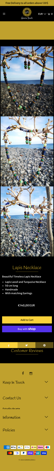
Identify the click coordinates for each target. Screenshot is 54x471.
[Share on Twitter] (27, 345)
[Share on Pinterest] (44, 345)
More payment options (27, 336)
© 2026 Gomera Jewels (27, 460)
